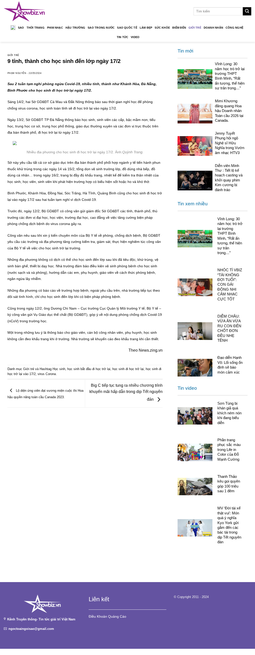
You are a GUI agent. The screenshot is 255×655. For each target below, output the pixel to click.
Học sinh (59, 369)
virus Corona (47, 374)
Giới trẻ (195, 27)
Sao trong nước (101, 27)
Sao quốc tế (127, 27)
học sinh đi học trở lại (128, 369)
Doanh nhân (213, 27)
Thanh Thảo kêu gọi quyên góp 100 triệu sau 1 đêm (228, 483)
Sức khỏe (162, 27)
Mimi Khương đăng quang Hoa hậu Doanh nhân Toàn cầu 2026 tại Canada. (229, 110)
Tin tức (122, 37)
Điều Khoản (98, 616)
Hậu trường (75, 27)
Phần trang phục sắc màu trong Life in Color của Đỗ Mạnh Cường (229, 449)
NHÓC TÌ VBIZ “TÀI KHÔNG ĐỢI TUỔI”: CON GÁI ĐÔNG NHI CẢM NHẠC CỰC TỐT (229, 284)
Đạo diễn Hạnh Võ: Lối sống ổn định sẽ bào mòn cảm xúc (230, 364)
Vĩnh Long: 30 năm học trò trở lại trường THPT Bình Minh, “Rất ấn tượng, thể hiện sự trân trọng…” (230, 76)
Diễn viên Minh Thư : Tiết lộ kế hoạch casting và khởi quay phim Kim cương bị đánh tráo (229, 178)
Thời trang (36, 27)
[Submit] (247, 11)
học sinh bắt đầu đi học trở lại (88, 369)
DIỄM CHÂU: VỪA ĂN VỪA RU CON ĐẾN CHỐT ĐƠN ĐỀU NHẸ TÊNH (229, 328)
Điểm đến (179, 27)
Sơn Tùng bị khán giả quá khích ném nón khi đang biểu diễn (229, 413)
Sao (21, 27)
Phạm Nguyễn (16, 73)
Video (135, 37)
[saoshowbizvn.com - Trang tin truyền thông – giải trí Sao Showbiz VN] (24, 11)
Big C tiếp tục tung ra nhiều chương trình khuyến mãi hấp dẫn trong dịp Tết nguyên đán (126, 392)
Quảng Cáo (117, 616)
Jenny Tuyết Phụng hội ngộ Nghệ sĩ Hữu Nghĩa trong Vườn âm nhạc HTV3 (229, 143)
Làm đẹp (146, 27)
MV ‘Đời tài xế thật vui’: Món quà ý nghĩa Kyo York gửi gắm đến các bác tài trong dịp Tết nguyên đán (229, 525)
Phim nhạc (55, 27)
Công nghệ (234, 27)
